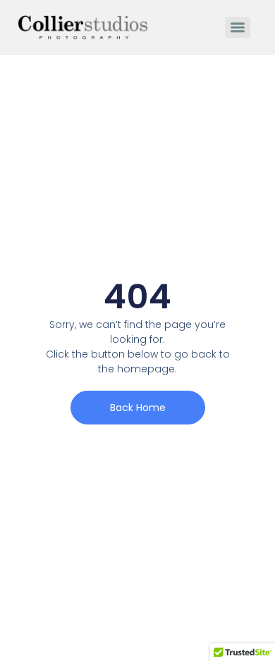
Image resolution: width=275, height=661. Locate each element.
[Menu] (237, 27)
